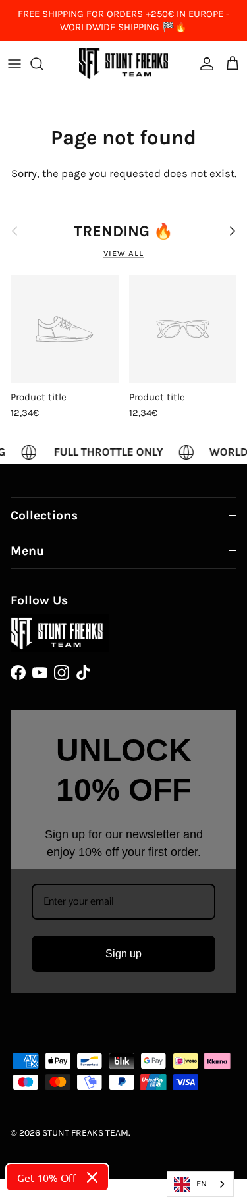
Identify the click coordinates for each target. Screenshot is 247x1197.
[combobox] (200, 1184)
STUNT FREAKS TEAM (85, 1132)
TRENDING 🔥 (123, 231)
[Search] (43, 63)
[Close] (92, 1177)
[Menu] (14, 63)
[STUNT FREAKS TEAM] (123, 63)
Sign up (123, 953)
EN (201, 1183)
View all (123, 253)
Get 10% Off (46, 1177)
